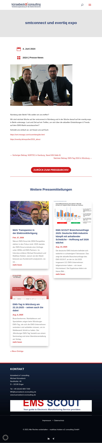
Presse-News (36, 57)
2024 (25, 57)
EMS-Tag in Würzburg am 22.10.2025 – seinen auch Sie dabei (28, 307)
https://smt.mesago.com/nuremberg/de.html (27, 135)
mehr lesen (17, 265)
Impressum (46, 420)
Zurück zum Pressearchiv (51, 169)
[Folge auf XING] (53, 439)
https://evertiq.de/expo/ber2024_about (25, 139)
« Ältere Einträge (16, 351)
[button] (5, 437)
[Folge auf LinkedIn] (49, 439)
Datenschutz (59, 420)
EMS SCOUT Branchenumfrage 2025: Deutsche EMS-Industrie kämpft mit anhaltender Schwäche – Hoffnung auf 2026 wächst (72, 236)
